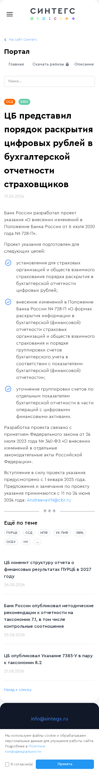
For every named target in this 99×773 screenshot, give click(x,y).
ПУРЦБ (12, 532)
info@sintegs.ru (49, 718)
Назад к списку (17, 690)
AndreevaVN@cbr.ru (49, 500)
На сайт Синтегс (23, 39)
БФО (24, 101)
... (37, 541)
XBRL (80, 532)
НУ (26, 541)
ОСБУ (11, 541)
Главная (16, 64)
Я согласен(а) (22, 764)
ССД (9, 101)
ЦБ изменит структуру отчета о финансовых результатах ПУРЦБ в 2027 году (47, 569)
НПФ (44, 532)
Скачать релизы (48, 64)
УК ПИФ (62, 532)
